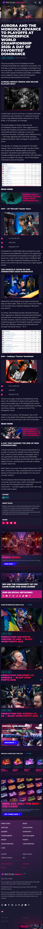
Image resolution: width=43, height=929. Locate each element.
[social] (2, 905)
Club (3, 848)
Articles (4, 827)
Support (4, 854)
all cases (28, 753)
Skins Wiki (26, 863)
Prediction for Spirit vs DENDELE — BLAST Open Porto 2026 (17, 677)
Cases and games (6, 863)
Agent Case (4, 921)
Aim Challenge (28, 835)
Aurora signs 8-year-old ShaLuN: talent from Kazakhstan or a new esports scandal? (31, 198)
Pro (24, 867)
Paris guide (11, 557)
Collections (28, 827)
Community (4, 21)
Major (3, 839)
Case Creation (28, 844)
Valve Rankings (7, 844)
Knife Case (4, 917)
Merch (3, 867)
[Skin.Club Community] (14, 2)
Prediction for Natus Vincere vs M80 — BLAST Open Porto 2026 (16, 639)
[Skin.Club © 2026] (13, 874)
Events (25, 839)
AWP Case (26, 917)
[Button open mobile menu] (40, 3)
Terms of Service (6, 857)
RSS (24, 857)
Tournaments (6, 835)
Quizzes (4, 831)
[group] (6, 764)
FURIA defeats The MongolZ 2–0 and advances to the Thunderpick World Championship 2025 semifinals (31, 432)
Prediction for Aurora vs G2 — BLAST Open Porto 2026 (19, 714)
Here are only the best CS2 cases (20, 805)
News (9, 21)
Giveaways (27, 831)
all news (30, 604)
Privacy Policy (27, 854)
